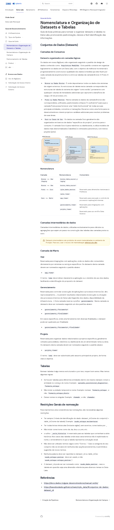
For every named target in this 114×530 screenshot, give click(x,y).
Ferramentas (55, 10)
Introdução (9, 10)
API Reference (43, 10)
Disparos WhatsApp (69, 10)
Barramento (30, 10)
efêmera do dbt (91, 243)
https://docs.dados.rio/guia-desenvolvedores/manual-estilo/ (71, 483)
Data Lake (20, 10)
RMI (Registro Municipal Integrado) (92, 10)
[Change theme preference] (107, 3)
